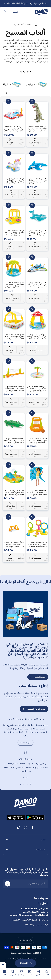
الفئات (29, 25)
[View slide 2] (27, 784)
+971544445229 (29, 908)
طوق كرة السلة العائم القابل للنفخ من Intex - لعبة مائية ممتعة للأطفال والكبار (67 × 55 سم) (38, 440)
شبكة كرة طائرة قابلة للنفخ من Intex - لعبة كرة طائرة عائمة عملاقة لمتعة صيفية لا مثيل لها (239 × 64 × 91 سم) (14, 388)
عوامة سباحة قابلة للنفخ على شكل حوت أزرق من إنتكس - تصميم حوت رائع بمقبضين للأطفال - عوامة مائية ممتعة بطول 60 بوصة (37, 233)
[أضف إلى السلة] (32, 101)
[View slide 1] (30, 784)
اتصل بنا (25, 777)
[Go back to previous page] (3, 965)
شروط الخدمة (14, 958)
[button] (13, 93)
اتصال (21, 958)
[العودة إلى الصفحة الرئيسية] (36, 25)
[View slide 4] (20, 784)
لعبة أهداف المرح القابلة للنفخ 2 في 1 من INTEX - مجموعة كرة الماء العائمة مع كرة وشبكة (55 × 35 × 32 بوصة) (14, 544)
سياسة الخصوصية (40, 958)
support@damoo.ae (21, 915)
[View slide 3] (24, 784)
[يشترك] (7, 883)
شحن (7, 958)
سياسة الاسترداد (29, 958)
